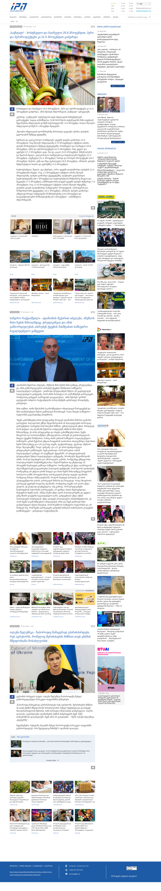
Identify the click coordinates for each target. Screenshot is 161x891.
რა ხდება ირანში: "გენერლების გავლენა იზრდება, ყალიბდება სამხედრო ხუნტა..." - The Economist (111, 223)
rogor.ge (55, 833)
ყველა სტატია (117, 142)
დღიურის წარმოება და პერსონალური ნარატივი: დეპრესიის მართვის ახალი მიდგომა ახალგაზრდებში (41, 800)
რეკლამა (48, 866)
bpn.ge (113, 3)
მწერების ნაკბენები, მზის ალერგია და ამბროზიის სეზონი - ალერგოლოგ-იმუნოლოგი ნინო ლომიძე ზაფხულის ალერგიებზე (41, 612)
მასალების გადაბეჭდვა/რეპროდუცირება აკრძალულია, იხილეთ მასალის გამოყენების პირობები (31, 873)
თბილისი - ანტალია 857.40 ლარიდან (19, 266)
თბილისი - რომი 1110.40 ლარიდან (84, 266)
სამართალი (34, 17)
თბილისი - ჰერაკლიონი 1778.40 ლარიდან (40, 266)
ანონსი (115, 17)
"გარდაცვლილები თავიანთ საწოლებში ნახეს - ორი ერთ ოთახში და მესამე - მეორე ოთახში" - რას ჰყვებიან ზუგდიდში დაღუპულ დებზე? (109, 315)
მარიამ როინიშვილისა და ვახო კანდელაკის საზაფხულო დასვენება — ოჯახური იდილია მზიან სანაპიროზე (20, 828)
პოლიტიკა (23, 17)
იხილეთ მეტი (51, 760)
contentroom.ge (15, 616)
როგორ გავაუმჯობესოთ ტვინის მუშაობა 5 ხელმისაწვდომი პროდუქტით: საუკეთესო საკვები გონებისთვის (84, 828)
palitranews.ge (57, 584)
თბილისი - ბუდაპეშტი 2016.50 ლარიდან (61, 266)
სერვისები (38, 866)
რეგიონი (67, 17)
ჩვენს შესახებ (25, 866)
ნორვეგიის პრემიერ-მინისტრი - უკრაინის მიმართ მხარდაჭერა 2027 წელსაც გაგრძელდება (57, 741)
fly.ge (11, 274)
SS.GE (14, 216)
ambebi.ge (13, 556)
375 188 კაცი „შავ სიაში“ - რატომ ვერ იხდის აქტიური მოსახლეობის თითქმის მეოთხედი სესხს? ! (110, 285)
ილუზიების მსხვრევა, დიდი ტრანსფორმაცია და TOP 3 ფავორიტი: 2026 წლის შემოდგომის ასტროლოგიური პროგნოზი (41, 829)
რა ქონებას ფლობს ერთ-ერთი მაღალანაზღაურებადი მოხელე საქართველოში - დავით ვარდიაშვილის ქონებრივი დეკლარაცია (19, 580)
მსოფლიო (58, 17)
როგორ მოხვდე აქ (86, 216)
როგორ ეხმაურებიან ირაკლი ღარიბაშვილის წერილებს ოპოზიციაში (62, 577)
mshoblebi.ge (57, 804)
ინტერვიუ (101, 94)
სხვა (12, 21)
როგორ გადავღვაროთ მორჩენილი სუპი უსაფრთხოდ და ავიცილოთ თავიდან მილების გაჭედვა (62, 828)
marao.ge (13, 833)
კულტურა (106, 17)
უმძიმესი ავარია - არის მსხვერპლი (40, 294)
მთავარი (13, 17)
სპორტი (87, 17)
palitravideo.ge (14, 302)
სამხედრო (97, 17)
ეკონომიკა (78, 17)
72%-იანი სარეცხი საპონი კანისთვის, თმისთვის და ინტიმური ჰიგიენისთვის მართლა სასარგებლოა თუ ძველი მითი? (85, 800)
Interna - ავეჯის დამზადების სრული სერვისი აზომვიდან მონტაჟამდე (20, 609)
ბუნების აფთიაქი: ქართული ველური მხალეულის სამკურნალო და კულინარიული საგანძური (19, 800)
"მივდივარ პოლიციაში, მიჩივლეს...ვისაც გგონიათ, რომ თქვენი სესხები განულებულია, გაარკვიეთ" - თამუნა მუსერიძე (20, 297)
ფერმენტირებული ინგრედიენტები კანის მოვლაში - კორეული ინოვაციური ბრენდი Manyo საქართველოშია (83, 612)
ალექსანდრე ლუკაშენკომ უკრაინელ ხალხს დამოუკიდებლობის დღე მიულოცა (108, 38)
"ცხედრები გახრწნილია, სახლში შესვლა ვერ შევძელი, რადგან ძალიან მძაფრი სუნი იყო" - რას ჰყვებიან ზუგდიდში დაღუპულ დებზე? (62, 298)
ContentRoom (89, 591)
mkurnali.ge (13, 804)
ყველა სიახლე (117, 86)
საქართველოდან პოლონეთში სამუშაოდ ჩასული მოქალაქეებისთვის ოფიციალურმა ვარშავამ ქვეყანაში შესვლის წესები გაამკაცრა (84, 581)
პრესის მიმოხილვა (106, 148)
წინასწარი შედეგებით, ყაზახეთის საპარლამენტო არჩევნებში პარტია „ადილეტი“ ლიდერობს (110, 78)
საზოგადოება (46, 17)
